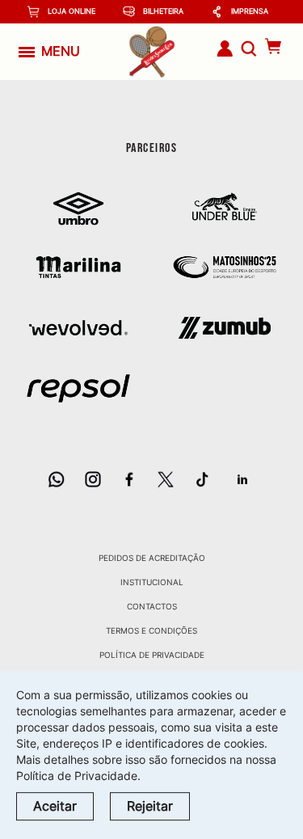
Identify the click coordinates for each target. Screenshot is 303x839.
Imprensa (249, 11)
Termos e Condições (151, 630)
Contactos (152, 606)
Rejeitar (150, 806)
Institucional (151, 582)
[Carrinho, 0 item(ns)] (273, 46)
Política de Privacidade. (78, 775)
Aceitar (55, 806)
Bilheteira (163, 11)
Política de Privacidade (151, 655)
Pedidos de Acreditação (152, 558)
